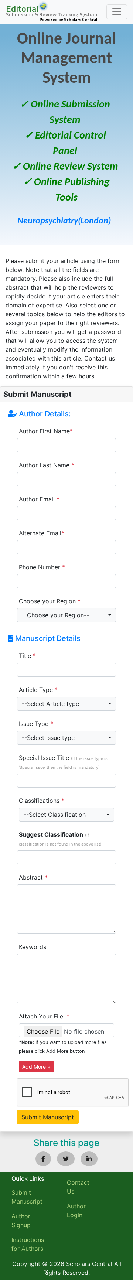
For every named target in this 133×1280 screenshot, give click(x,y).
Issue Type (36, 723)
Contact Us (78, 1187)
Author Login (76, 1210)
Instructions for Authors (27, 1244)
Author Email (39, 499)
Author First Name (46, 431)
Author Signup (21, 1220)
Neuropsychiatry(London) (64, 221)
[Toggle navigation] (116, 11)
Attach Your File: (44, 1016)
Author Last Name (46, 465)
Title (27, 655)
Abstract (33, 877)
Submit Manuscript (26, 1197)
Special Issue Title (63, 762)
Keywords (32, 946)
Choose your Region (50, 601)
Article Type (38, 689)
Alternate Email (41, 533)
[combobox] (66, 615)
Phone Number (42, 567)
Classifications (41, 800)
